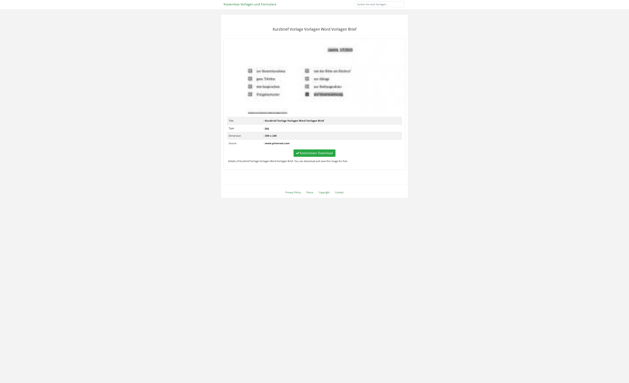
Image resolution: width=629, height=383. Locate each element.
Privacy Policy (293, 192)
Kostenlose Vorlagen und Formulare (250, 4)
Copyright (324, 192)
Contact (339, 192)
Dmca (309, 192)
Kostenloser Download (316, 153)
